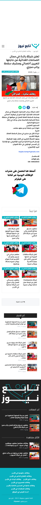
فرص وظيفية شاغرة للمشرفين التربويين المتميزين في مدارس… (15, 367)
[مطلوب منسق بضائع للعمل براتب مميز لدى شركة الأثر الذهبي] (29, 221)
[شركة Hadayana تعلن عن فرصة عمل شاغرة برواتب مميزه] (29, 272)
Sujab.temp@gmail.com (29, 152)
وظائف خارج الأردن (29, 479)
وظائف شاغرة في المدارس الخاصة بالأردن (20, 486)
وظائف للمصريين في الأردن (20, 482)
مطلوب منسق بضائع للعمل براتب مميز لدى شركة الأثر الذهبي (16, 334)
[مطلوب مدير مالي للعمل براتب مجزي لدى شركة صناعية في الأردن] (11, 272)
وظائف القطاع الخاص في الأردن (10, 71)
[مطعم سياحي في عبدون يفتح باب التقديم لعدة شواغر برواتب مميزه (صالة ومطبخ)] (11, 247)
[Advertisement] (20, 21)
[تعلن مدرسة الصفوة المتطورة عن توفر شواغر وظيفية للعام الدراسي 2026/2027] (32, 324)
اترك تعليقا (19, 302)
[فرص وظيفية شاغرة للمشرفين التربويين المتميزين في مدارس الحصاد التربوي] (32, 367)
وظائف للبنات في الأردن (13, 479)
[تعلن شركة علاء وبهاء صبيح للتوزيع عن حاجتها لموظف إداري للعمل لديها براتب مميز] (11, 221)
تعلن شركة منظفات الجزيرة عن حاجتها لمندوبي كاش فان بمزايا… (15, 356)
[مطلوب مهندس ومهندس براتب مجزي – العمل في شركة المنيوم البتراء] (34, 455)
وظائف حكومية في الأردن (20, 473)
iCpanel (17, 501)
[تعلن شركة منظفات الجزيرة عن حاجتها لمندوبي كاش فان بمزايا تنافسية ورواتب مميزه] (29, 247)
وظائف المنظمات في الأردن (20, 489)
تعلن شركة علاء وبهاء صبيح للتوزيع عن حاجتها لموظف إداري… (16, 345)
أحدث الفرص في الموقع (20, 492)
